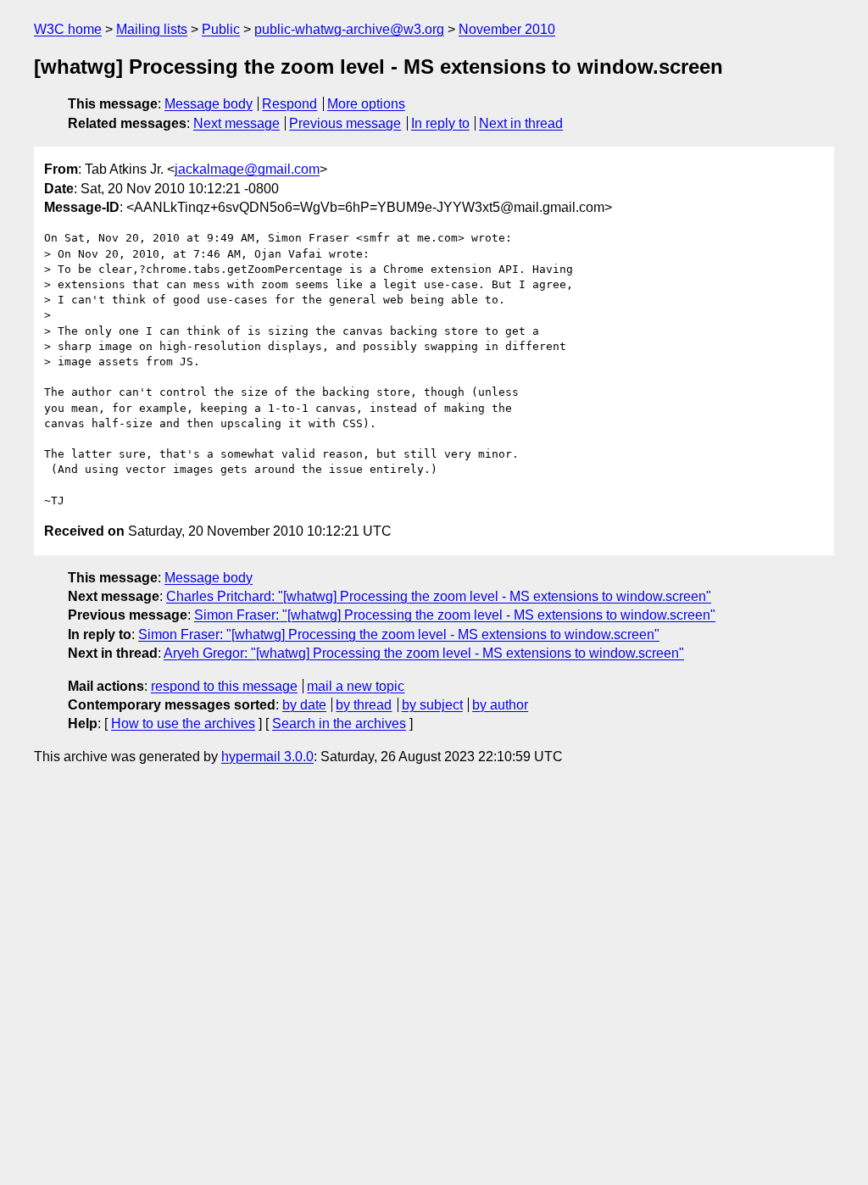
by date (304, 705)
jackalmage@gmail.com (247, 169)
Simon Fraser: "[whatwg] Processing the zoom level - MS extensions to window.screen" (454, 615)
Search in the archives (339, 723)
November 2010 (507, 29)
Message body (208, 104)
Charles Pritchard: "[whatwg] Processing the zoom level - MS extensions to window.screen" (438, 596)
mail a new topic (355, 686)
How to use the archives (183, 723)
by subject (432, 705)
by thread (364, 705)
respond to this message (224, 686)
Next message (236, 123)
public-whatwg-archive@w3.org (349, 29)
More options (366, 104)
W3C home (68, 29)
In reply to (440, 123)
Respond (289, 104)
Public (221, 29)
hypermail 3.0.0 (267, 756)
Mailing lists (151, 29)
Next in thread (521, 123)
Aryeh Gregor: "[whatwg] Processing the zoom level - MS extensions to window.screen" (424, 653)
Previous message (345, 123)
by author (500, 705)
